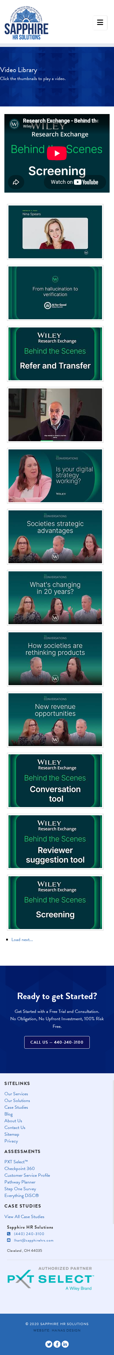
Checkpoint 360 (19, 1168)
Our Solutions (17, 1100)
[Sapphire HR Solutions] (26, 20)
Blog (8, 1114)
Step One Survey (20, 1188)
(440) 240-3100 (27, 1234)
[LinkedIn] (65, 1344)
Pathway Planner (19, 1182)
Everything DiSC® (21, 1195)
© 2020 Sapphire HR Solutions (57, 1324)
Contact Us (14, 1127)
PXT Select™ (16, 1161)
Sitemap (11, 1134)
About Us (13, 1120)
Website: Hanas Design (56, 1330)
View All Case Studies (24, 1216)
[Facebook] (57, 1344)
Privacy (11, 1141)
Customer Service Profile (27, 1175)
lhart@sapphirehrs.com (32, 1240)
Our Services (16, 1093)
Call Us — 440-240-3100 (57, 1042)
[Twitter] (48, 1344)
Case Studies (16, 1107)
